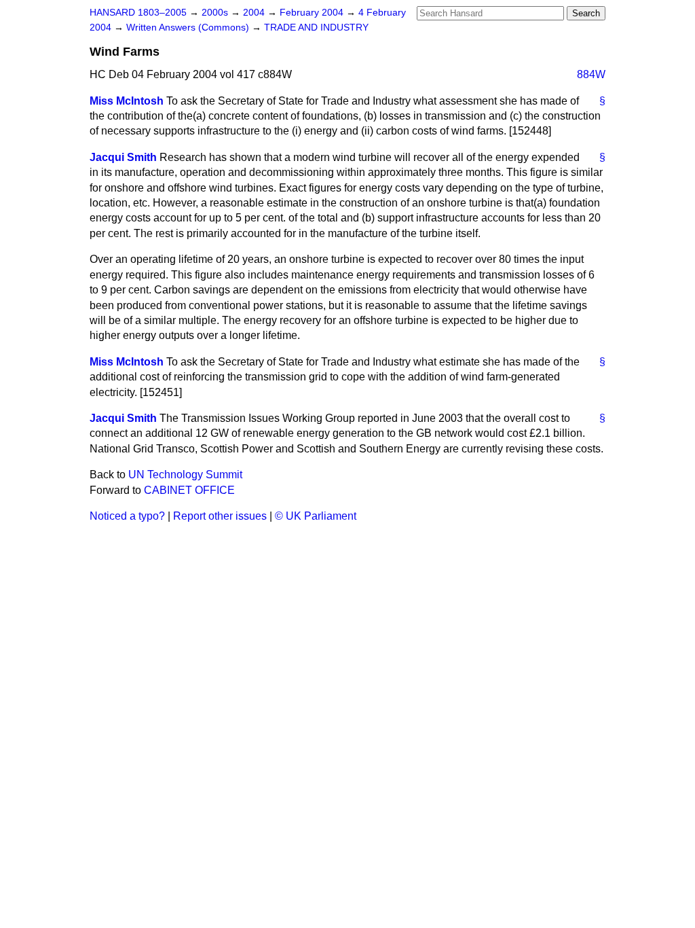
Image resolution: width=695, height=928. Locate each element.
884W (591, 74)
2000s (216, 12)
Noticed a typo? (127, 516)
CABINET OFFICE (189, 490)
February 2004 (313, 12)
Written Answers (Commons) (189, 27)
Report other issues (220, 516)
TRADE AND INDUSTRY (316, 27)
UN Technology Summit (185, 474)
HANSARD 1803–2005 (138, 12)
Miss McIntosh (127, 101)
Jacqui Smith (123, 157)
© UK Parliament (315, 516)
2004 (255, 12)
